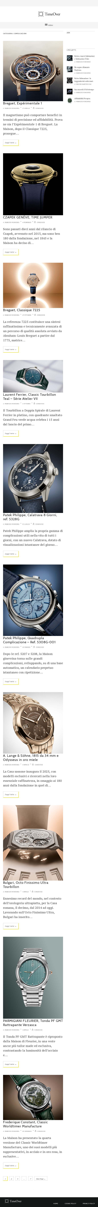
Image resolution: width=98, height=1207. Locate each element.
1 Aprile (25, 892)
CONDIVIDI (39, 108)
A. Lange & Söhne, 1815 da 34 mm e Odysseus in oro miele (31, 758)
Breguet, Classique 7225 (21, 310)
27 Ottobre (26, 315)
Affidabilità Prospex (82, 98)
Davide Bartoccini (84, 84)
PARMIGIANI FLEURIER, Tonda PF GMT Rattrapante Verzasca (33, 1023)
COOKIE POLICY (70, 1203)
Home (55, 1203)
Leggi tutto (11, 143)
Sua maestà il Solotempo (84, 89)
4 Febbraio (26, 222)
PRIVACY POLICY (89, 1203)
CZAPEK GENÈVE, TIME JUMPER (27, 217)
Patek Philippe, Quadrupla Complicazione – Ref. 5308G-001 (29, 640)
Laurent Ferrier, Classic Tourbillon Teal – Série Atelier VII (29, 396)
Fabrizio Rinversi (12, 108)
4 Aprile (25, 765)
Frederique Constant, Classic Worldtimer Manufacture (25, 1124)
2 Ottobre (26, 404)
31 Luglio (26, 524)
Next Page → (40, 1179)
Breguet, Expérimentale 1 (22, 103)
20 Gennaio (27, 1131)
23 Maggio (26, 647)
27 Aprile (26, 108)
